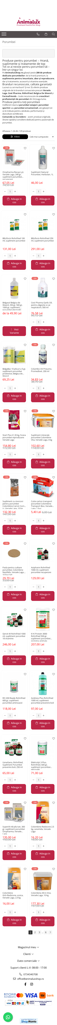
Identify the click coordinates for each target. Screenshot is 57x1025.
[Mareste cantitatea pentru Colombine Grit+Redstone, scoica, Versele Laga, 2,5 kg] (15, 912)
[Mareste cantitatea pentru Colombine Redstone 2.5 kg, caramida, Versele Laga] (43, 846)
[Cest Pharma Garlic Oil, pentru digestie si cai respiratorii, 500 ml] (42, 288)
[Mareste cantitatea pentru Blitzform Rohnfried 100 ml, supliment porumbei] (15, 255)
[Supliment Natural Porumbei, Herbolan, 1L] (42, 157)
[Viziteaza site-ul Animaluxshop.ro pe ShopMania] (29, 1021)
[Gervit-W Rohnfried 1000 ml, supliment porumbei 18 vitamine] (14, 619)
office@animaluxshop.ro (30, 978)
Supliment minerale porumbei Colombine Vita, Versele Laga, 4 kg (41, 437)
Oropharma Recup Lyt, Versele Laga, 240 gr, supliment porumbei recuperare (13, 175)
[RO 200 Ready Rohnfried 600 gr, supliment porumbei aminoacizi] (14, 683)
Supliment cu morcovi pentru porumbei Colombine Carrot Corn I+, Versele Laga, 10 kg (13, 504)
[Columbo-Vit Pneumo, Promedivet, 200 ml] (42, 354)
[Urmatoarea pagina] (50, 932)
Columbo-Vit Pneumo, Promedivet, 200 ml (41, 370)
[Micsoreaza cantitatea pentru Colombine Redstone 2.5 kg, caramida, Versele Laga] (33, 846)
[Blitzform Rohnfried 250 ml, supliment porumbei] (42, 224)
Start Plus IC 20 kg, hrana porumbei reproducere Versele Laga (14, 437)
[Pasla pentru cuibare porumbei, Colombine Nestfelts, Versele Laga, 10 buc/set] (14, 553)
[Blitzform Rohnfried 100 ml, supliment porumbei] (14, 224)
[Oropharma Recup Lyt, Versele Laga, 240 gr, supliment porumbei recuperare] (14, 157)
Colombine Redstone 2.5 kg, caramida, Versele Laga (42, 829)
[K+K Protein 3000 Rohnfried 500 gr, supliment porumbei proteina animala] (42, 619)
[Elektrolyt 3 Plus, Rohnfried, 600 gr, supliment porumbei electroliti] (42, 748)
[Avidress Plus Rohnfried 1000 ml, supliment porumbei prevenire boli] (42, 683)
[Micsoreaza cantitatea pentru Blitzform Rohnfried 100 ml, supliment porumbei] (5, 255)
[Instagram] (31, 984)
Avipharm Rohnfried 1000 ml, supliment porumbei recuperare (41, 570)
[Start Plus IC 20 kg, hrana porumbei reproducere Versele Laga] (14, 420)
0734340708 (30, 974)
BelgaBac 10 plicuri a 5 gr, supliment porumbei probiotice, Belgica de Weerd (14, 372)
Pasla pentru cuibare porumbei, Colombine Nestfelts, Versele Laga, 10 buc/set (13, 570)
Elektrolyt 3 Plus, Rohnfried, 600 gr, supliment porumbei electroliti (40, 765)
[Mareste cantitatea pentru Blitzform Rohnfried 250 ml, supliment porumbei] (43, 255)
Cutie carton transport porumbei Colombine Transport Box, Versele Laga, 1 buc (41, 504)
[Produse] (4, 35)
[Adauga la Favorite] (24, 148)
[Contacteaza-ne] (38, 34)
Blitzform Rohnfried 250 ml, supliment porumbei (42, 239)
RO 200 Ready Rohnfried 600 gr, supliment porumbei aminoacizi (14, 700)
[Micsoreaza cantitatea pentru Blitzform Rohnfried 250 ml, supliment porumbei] (33, 255)
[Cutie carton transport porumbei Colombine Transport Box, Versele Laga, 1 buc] (42, 487)
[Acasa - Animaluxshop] (28, 21)
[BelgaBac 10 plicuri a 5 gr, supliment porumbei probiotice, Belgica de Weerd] (14, 354)
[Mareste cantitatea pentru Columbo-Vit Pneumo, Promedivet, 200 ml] (43, 388)
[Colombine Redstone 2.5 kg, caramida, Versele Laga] (42, 812)
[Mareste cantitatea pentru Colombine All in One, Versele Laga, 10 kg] (43, 912)
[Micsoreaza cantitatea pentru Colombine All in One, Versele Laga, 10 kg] (33, 912)
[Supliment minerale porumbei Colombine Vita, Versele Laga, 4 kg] (42, 420)
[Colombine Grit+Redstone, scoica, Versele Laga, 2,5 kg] (14, 878)
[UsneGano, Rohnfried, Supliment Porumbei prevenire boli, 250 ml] (14, 748)
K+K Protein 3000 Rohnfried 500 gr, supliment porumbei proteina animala (40, 637)
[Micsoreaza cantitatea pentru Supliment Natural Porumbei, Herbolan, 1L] (33, 191)
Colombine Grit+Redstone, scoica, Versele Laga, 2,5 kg (13, 895)
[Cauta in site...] (53, 34)
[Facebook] (25, 984)
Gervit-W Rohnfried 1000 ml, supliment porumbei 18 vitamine (14, 636)
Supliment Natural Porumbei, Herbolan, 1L (42, 173)
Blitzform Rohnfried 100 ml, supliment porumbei (14, 239)
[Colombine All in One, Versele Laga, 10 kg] (42, 878)
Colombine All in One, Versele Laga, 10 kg (41, 894)
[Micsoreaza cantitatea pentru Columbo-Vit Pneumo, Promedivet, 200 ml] (33, 388)
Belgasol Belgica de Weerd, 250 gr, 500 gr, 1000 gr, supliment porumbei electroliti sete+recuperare (12, 305)
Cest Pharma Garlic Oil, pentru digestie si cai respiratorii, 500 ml (41, 305)
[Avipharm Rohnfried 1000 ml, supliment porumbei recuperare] (42, 553)
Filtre (16, 136)
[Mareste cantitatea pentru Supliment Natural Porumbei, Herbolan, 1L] (43, 191)
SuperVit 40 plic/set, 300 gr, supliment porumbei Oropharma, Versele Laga (14, 830)
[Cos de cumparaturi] (46, 34)
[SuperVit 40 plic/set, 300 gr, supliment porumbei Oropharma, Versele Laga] (14, 812)
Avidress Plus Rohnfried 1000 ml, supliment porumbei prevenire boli (42, 700)
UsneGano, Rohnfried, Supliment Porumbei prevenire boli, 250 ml (13, 765)
